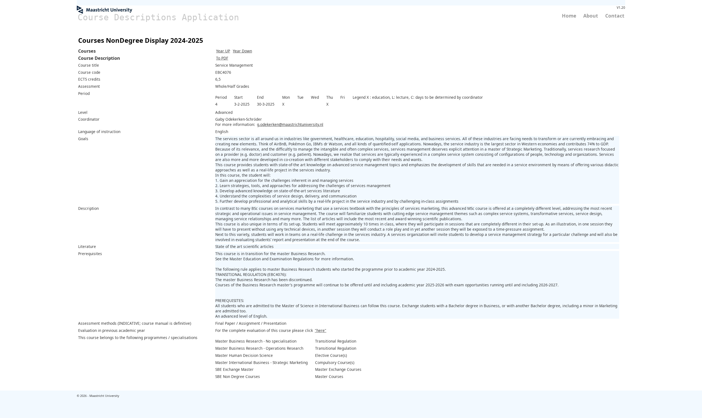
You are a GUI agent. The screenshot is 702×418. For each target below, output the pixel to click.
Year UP (223, 50)
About (590, 15)
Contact (614, 15)
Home (569, 15)
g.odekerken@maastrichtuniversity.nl (290, 124)
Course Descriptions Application (158, 17)
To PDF (222, 58)
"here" (320, 330)
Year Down (242, 50)
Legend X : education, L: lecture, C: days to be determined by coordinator (418, 97)
